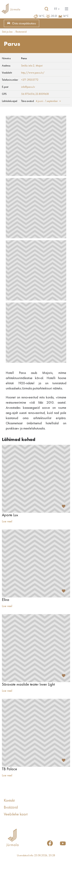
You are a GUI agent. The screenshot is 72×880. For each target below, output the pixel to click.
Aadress (6, 65)
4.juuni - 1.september (47, 101)
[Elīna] (36, 563)
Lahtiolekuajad (9, 101)
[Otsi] (46, 9)
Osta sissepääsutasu (24, 23)
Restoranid (21, 31)
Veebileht (7, 72)
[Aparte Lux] (36, 479)
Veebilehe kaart (15, 814)
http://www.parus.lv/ (32, 72)
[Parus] (36, 146)
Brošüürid (11, 808)
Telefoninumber (10, 80)
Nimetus (6, 58)
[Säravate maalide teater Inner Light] (36, 648)
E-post (5, 87)
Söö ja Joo (7, 31)
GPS (4, 94)
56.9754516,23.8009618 (35, 94)
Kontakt (9, 801)
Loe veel (7, 521)
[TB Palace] (36, 733)
